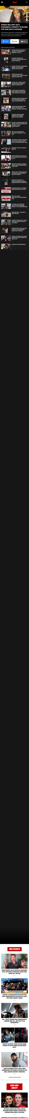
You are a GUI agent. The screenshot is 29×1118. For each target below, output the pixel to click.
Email (24, 41)
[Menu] (2, 2)
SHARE (15, 41)
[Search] (27, 2)
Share (6, 41)
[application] (14, 14)
